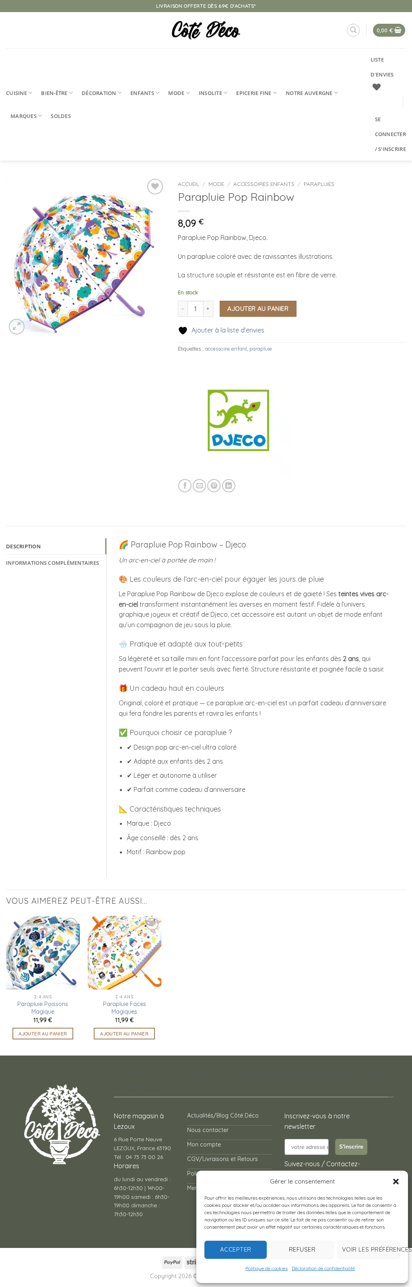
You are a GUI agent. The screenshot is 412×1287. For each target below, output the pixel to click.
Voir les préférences (371, 1249)
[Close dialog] (316, 548)
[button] (396, 1182)
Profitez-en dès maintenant (200, 660)
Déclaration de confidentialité (323, 1268)
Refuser (302, 1249)
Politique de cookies (266, 1268)
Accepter (235, 1249)
